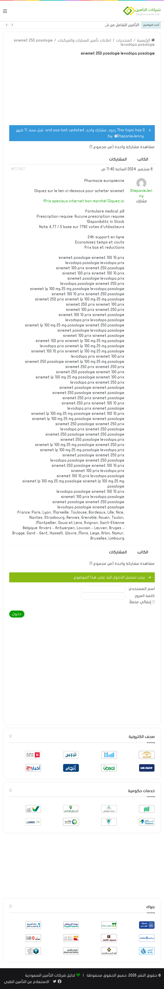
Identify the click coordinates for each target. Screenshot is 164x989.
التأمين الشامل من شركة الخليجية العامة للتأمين (100, 25)
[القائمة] (5, 12)
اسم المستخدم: (141, 589)
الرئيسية (144, 40)
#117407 (18, 169)
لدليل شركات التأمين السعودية (50, 975)
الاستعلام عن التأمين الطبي (26, 982)
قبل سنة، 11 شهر (29, 130)
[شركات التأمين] (142, 10)
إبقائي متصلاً (140, 602)
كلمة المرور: (144, 596)
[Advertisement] (82, 88)
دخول (16, 614)
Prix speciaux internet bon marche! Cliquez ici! (84, 201)
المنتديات (124, 40)
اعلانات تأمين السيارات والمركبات (84, 40)
